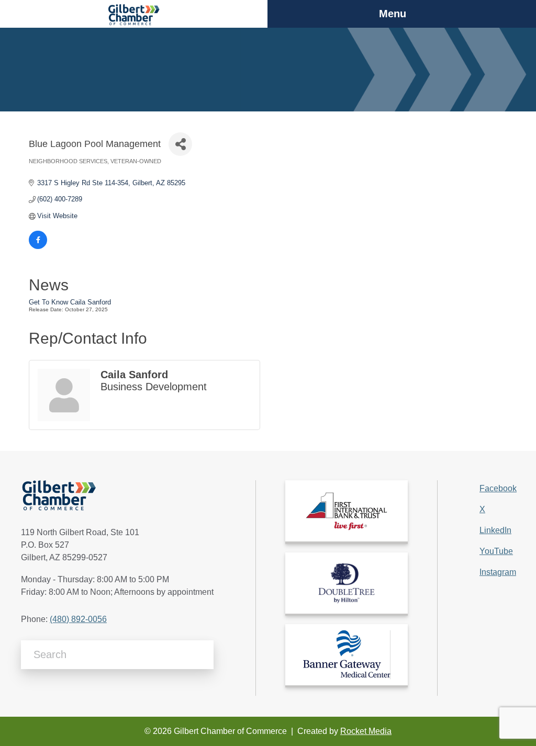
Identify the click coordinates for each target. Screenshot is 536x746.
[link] (346, 510)
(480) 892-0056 (78, 619)
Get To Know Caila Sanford (70, 302)
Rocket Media (366, 731)
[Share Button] (180, 144)
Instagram (497, 572)
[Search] (201, 654)
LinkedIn (495, 530)
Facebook (498, 488)
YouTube (496, 551)
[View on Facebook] (38, 247)
